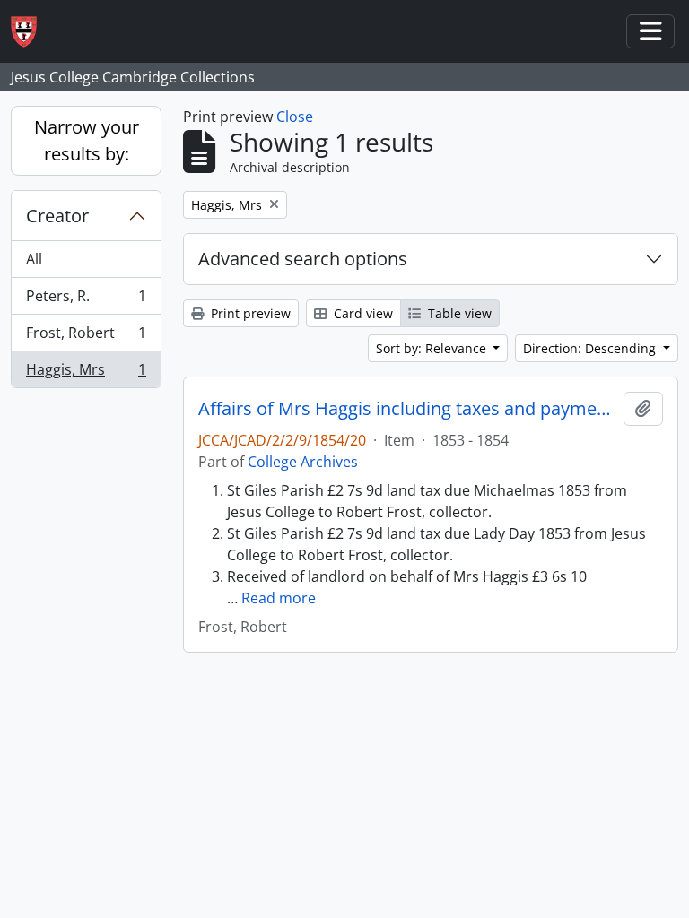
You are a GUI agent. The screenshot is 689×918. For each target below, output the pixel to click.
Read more (278, 598)
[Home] (31, 32)
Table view (458, 313)
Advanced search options (302, 259)
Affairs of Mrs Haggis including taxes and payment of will (407, 409)
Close (294, 116)
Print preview (249, 313)
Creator (57, 216)
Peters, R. (85, 300)
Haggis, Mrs (85, 373)
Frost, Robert (85, 337)
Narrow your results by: (86, 140)
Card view (361, 313)
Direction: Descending (591, 348)
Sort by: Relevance (433, 348)
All (34, 259)
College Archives (303, 462)
